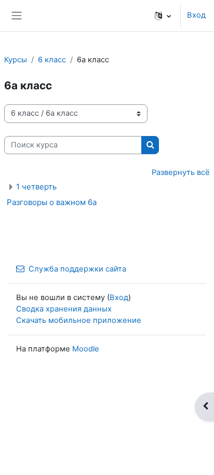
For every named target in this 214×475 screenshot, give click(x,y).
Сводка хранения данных (64, 309)
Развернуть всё (181, 172)
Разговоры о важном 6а (52, 202)
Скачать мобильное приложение (78, 320)
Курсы (15, 59)
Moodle (85, 349)
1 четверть (36, 187)
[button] (163, 15)
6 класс (52, 59)
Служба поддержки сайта (77, 269)
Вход (196, 15)
